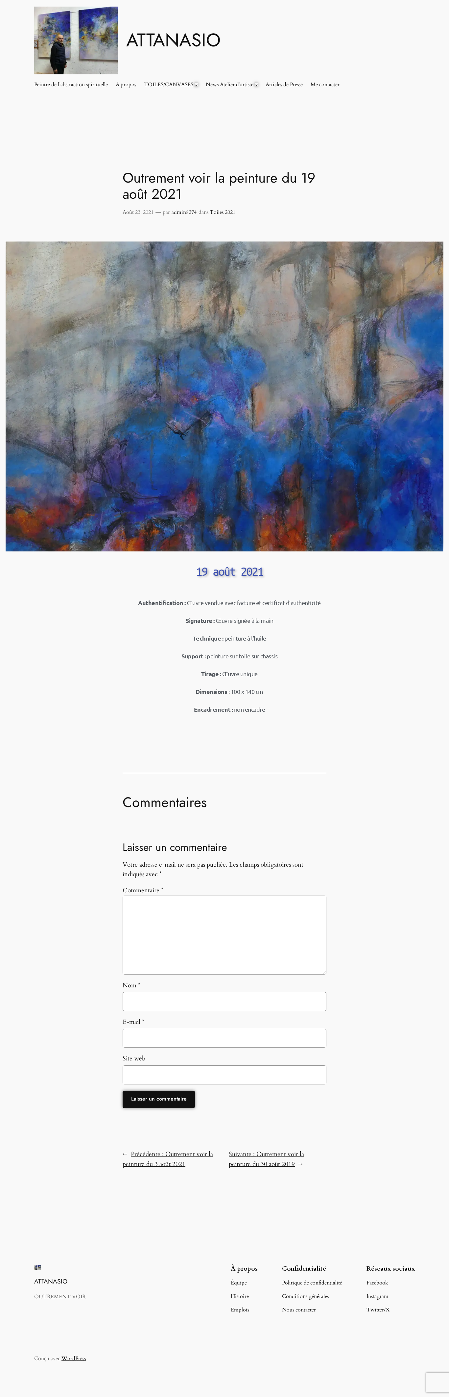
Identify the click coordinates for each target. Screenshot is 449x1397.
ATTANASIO (173, 40)
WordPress (73, 1358)
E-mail (133, 1022)
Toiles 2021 (222, 212)
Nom (131, 985)
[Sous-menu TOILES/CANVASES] (196, 84)
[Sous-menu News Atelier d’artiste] (256, 84)
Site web (134, 1058)
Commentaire (143, 890)
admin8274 (184, 212)
